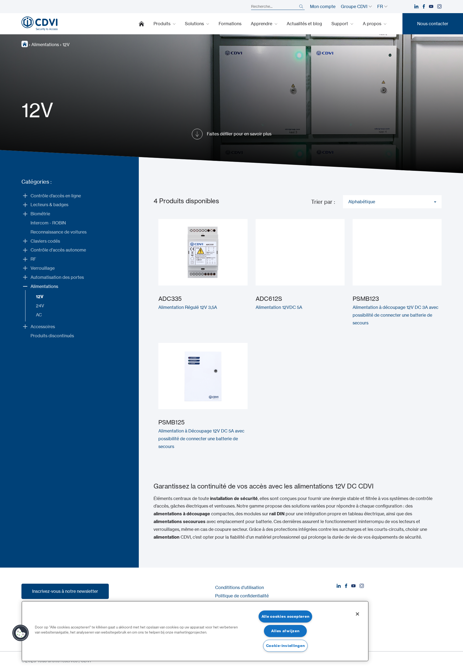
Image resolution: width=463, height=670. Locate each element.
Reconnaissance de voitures (59, 232)
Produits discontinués (52, 335)
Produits (162, 23)
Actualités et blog (304, 23)
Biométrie (40, 213)
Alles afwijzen (285, 630)
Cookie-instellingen (285, 645)
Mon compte (322, 6)
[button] (20, 633)
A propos (372, 23)
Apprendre (262, 23)
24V (40, 305)
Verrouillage (43, 268)
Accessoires (43, 326)
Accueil (141, 23)
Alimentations (45, 44)
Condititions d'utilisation (239, 587)
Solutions (195, 23)
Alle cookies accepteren (285, 616)
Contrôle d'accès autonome (58, 250)
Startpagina (24, 44)
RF (33, 259)
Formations (230, 23)
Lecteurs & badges (49, 204)
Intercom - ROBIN (48, 222)
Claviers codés (45, 241)
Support (340, 23)
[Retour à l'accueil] (39, 23)
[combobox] (392, 201)
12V (39, 296)
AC (39, 314)
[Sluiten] (357, 614)
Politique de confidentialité (242, 595)
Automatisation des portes (57, 277)
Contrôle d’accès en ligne (56, 195)
